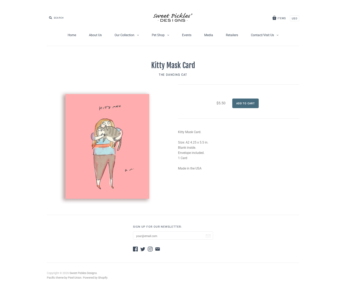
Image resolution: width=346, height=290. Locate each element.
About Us (95, 35)
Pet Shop (158, 35)
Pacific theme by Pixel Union (64, 277)
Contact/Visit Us (263, 35)
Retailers (232, 35)
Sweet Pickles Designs (83, 273)
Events (186, 35)
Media (208, 35)
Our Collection (125, 35)
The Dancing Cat (173, 74)
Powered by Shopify (95, 277)
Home (72, 35)
